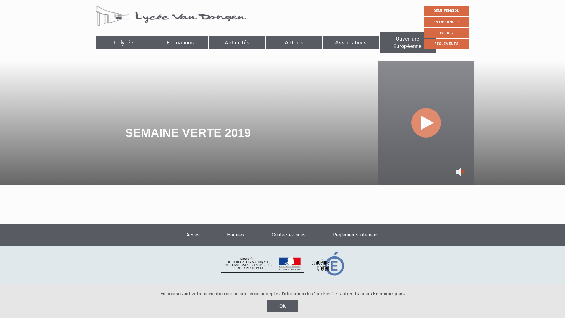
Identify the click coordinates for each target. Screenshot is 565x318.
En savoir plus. (389, 294)
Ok (282, 306)
